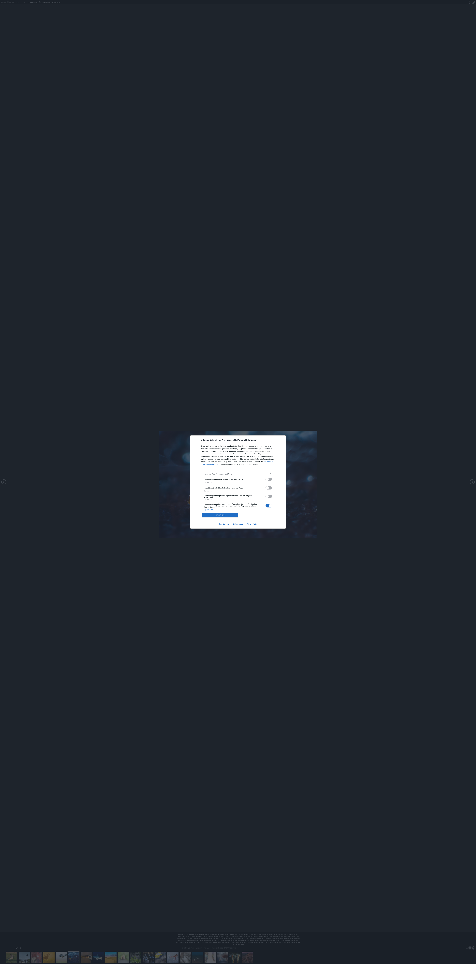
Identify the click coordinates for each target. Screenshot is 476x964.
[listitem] (238, 474)
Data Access (238, 524)
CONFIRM (220, 515)
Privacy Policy (252, 524)
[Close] (281, 440)
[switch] (269, 479)
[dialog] (238, 482)
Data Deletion (224, 524)
